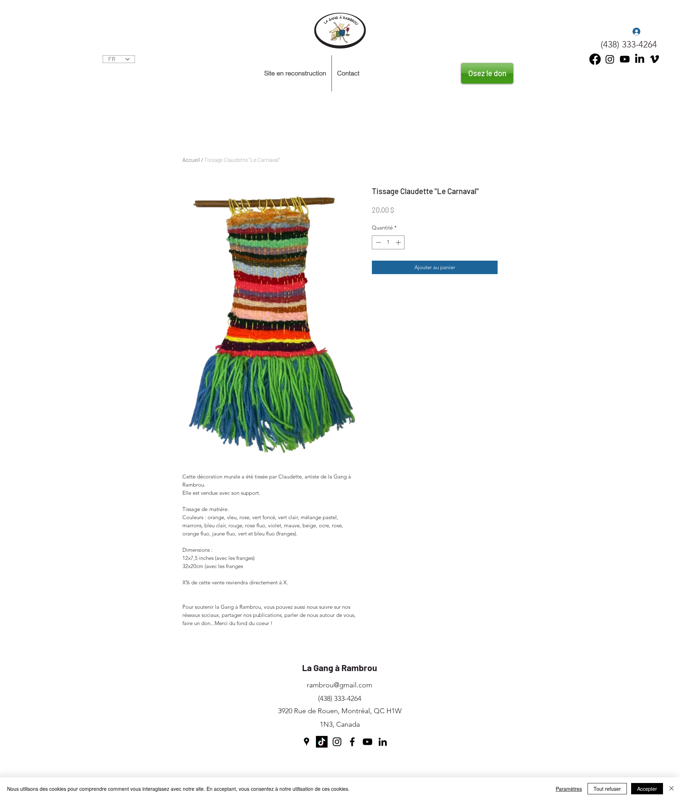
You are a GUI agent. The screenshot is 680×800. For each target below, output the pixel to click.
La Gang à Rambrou (339, 667)
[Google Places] (306, 742)
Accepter (647, 788)
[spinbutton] (388, 242)
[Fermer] (671, 788)
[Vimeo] (654, 59)
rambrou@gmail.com (339, 685)
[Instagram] (610, 59)
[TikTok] (322, 742)
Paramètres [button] (569, 788)
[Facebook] (352, 742)
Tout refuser (607, 788)
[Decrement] (377, 242)
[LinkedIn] (639, 59)
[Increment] (399, 242)
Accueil (191, 159)
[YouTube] (624, 59)
